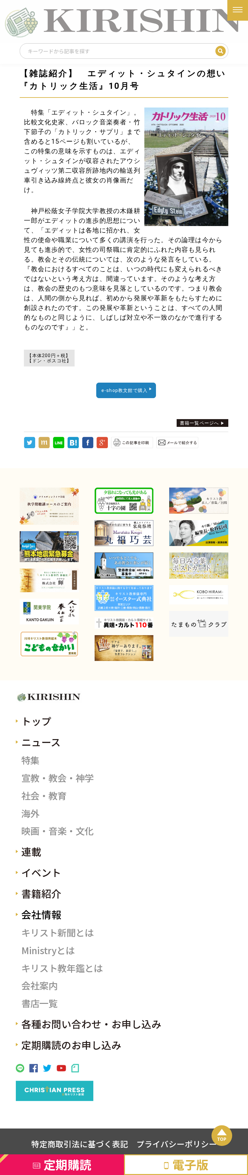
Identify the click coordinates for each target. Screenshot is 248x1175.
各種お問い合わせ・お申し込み (91, 1023)
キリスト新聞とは (57, 932)
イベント (41, 872)
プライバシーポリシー (176, 1143)
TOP (221, 1139)
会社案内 (39, 985)
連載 (31, 851)
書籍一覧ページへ (199, 423)
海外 (30, 813)
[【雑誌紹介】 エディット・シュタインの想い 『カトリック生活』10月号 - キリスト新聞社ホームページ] (73, 446)
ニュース (41, 742)
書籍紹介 (41, 893)
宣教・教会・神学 (57, 777)
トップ (36, 721)
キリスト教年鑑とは (62, 967)
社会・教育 (44, 795)
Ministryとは (48, 950)
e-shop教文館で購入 (124, 390)
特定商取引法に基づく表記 (79, 1143)
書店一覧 (39, 1003)
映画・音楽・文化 (57, 830)
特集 (30, 760)
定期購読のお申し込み (71, 1044)
